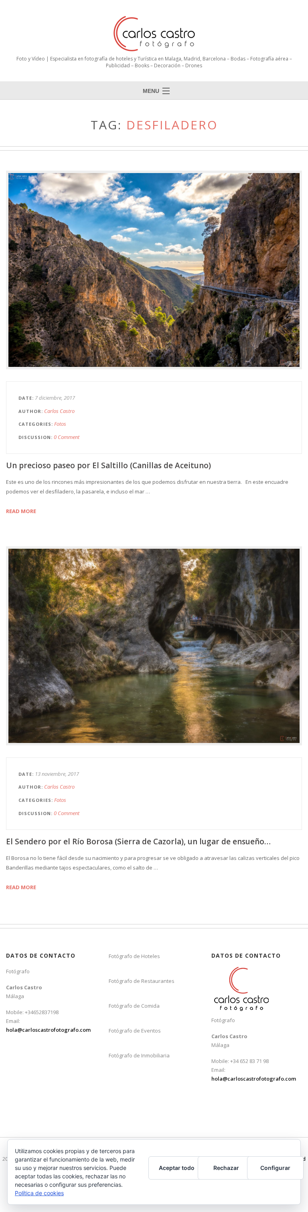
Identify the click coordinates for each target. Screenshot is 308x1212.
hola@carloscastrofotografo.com (48, 1029)
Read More (21, 511)
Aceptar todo (177, 1167)
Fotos (60, 423)
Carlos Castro (59, 411)
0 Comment (66, 437)
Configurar (275, 1167)
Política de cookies (39, 1193)
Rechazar (226, 1167)
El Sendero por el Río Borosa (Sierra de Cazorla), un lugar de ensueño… (138, 841)
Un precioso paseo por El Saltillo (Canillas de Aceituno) (108, 465)
